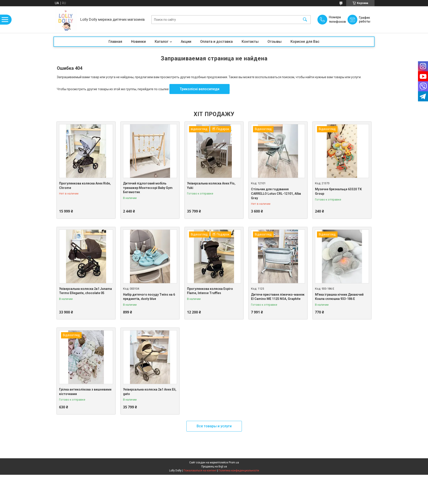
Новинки (138, 41)
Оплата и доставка (216, 41)
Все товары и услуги (214, 426)
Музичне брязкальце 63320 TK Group (338, 191)
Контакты (250, 41)
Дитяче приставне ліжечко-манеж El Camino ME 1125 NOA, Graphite (278, 297)
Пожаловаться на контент (199, 470)
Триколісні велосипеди (199, 89)
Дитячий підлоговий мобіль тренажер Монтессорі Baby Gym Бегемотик (148, 188)
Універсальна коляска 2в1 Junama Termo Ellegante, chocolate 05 (85, 291)
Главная (115, 41)
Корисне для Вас (304, 41)
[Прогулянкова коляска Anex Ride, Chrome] (86, 151)
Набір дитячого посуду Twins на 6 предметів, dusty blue (149, 297)
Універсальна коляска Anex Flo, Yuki (211, 186)
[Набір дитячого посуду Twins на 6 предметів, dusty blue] (150, 256)
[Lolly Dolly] (66, 19)
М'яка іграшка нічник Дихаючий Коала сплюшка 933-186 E (339, 297)
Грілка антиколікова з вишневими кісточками (85, 392)
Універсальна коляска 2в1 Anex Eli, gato (149, 392)
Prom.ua (234, 462)
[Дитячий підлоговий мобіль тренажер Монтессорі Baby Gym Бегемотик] (150, 151)
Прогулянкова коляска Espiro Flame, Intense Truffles (210, 291)
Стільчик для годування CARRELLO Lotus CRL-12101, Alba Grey (276, 193)
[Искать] (305, 20)
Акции (186, 41)
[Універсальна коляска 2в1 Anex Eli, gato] (150, 357)
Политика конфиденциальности (238, 470)
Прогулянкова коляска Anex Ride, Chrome (85, 186)
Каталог (162, 41)
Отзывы (275, 41)
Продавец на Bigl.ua (214, 466)
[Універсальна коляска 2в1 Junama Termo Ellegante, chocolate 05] (86, 256)
